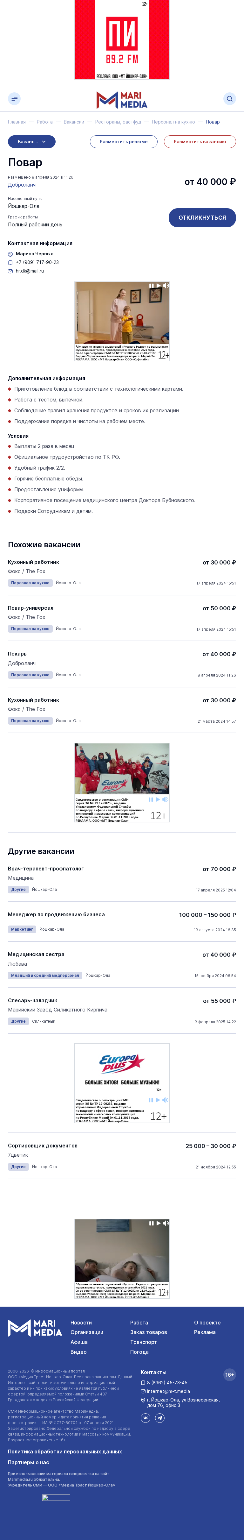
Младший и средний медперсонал (45, 975)
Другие (18, 889)
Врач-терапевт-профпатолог (46, 869)
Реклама (205, 1332)
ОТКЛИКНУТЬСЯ (202, 217)
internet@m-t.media (168, 1391)
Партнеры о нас (28, 1462)
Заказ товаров (148, 1332)
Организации (87, 1332)
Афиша (79, 1342)
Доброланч (22, 185)
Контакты (153, 1372)
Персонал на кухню (30, 582)
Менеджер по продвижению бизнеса (56, 915)
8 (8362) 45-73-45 (167, 1382)
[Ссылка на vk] (145, 1418)
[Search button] (229, 98)
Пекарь (17, 654)
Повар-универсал (30, 608)
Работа (139, 1322)
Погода (139, 1352)
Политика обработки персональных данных (65, 1451)
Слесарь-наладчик (32, 1000)
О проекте (207, 1322)
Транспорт (143, 1342)
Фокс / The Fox (26, 571)
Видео (79, 1352)
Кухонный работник (33, 562)
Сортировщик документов (43, 1146)
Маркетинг (22, 929)
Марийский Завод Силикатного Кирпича (57, 1010)
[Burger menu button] (14, 98)
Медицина (21, 878)
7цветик (18, 1155)
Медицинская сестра (36, 954)
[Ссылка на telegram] (160, 1418)
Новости (81, 1322)
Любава (17, 964)
